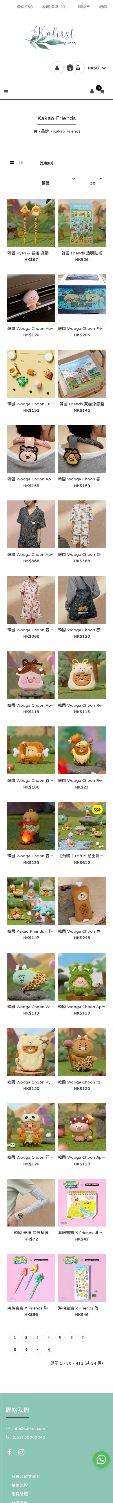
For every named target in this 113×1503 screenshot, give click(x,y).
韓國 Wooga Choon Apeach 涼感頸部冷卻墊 (48, 479)
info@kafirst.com (29, 1428)
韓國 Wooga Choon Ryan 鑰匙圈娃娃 (41, 1082)
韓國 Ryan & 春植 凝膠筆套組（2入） (41, 253)
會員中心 (25, 7)
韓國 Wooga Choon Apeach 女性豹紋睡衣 (46, 554)
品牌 (45, 131)
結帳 (103, 7)
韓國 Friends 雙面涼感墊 (81, 404)
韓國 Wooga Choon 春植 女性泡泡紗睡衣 (45, 630)
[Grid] (12, 163)
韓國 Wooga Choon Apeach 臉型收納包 (44, 705)
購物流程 (20, 1485)
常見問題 (20, 1494)
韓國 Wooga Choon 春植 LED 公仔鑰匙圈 (45, 856)
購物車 (84, 7)
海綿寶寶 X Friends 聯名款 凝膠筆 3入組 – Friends (53, 1308)
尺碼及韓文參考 (26, 1477)
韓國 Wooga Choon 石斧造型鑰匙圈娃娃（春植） (52, 1157)
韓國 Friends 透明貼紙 (81, 253)
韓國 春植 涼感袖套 (31, 1233)
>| (49, 1349)
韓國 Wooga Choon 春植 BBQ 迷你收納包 (46, 780)
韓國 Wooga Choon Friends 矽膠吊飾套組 (46, 404)
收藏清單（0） (55, 7)
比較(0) (46, 163)
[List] (21, 163)
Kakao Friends (67, 131)
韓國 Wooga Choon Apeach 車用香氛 (42, 328)
